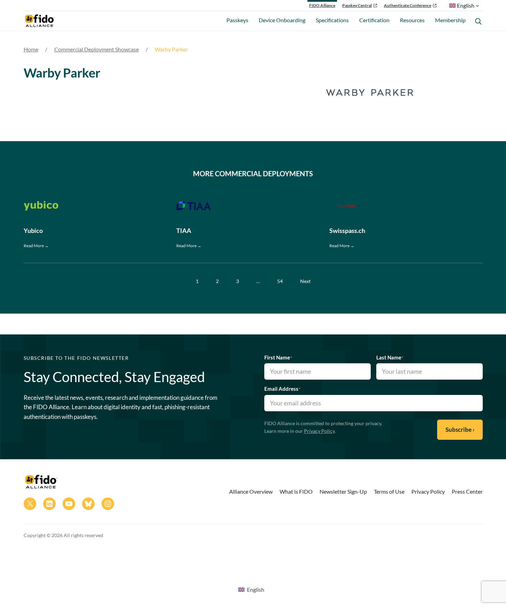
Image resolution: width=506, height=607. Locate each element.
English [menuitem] (255, 589)
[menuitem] (251, 589)
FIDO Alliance (322, 5)
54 (280, 281)
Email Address (282, 389)
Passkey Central (357, 5)
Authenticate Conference (407, 5)
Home (31, 49)
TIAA (183, 230)
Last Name (389, 357)
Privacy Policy (319, 431)
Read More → (36, 245)
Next (305, 281)
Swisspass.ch (347, 230)
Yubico (33, 230)
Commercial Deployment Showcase (96, 49)
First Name (278, 357)
